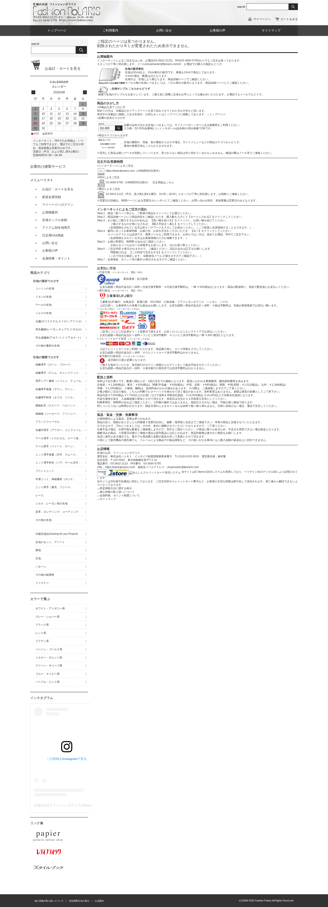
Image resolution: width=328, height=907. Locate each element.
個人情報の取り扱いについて (116, 491)
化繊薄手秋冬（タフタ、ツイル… (55, 397)
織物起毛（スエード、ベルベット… (56, 405)
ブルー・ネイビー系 (47, 673)
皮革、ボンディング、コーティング (56, 511)
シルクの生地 (43, 313)
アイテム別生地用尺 (56, 227)
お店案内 (99, 901)
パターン (40, 566)
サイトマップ (271, 30)
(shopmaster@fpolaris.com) (162, 64)
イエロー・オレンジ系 (48, 657)
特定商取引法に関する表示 (114, 488)
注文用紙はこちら (162, 182)
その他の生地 (43, 520)
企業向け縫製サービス (48, 166)
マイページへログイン (57, 204)
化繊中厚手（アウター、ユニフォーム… (59, 430)
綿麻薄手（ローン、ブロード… (54, 364)
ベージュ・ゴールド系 (48, 649)
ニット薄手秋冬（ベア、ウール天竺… (58, 462)
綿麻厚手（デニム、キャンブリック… (58, 372)
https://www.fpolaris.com (120, 170)
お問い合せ (164, 30)
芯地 (38, 558)
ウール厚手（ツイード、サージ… (55, 446)
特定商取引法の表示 (79, 901)
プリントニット (44, 470)
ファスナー (42, 583)
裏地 (38, 550)
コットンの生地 (44, 288)
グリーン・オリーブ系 (48, 665)
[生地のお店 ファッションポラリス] (68, 20)
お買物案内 (50, 212)
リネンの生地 (43, 296)
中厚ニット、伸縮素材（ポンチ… (55, 479)
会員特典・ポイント (56, 258)
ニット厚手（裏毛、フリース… (54, 487)
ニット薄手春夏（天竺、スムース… (56, 454)
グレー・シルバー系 (47, 616)
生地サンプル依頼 (54, 220)
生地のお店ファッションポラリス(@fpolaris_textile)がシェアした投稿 (82, 805)
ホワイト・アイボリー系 (50, 608)
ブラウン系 (42, 641)
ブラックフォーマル (47, 421)
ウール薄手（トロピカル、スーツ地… (59, 438)
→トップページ (216, 114)
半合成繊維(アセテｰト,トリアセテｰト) (58, 337)
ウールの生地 (43, 304)
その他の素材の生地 (47, 345)
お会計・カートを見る (61, 68)
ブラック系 (42, 624)
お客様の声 (217, 30)
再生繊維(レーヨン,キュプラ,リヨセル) (58, 329)
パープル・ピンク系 (47, 681)
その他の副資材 (44, 574)
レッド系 (40, 633)
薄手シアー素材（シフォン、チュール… (59, 380)
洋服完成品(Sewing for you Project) (56, 533)
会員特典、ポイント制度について (118, 495)
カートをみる (289, 19)
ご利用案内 (110, 30)
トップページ (57, 30)
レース (39, 495)
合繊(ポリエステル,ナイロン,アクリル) (58, 321)
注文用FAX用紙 (53, 235)
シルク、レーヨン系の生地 (51, 503)
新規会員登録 (51, 197)
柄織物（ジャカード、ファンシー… (56, 413)
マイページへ (262, 19)
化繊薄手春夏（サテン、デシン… (55, 389)
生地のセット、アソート (50, 542)
